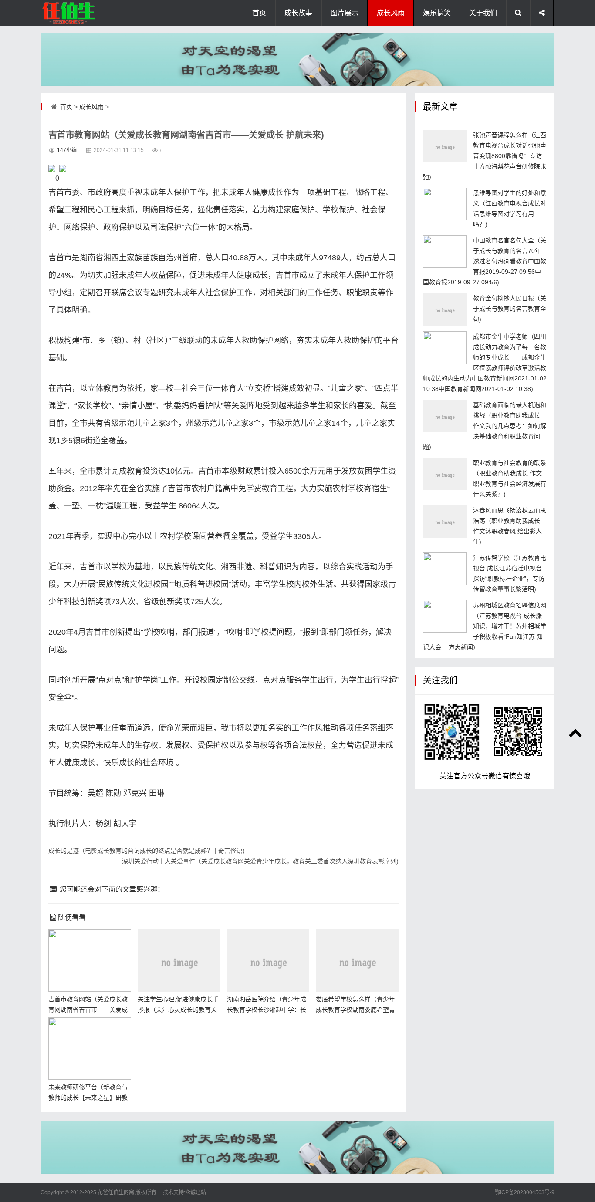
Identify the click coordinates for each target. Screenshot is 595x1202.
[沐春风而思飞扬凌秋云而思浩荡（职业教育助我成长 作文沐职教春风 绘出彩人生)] (445, 521)
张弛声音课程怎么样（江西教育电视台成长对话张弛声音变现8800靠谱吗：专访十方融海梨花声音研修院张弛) (484, 155)
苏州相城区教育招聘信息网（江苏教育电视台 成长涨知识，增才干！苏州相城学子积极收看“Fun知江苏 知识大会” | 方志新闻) (484, 626)
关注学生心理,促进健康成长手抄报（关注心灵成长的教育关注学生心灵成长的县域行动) (178, 1010)
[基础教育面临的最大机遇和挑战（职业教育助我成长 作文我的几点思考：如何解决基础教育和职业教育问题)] (445, 416)
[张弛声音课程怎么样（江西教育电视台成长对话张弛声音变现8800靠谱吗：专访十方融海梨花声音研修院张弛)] (445, 146)
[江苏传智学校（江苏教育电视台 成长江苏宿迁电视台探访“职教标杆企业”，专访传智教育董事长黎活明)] (445, 568)
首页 (259, 13)
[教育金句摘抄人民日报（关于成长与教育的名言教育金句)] (445, 309)
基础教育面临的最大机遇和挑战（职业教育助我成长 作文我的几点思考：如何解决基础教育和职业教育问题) (484, 425)
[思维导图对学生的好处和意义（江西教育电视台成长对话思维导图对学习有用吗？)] (445, 204)
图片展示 (344, 13)
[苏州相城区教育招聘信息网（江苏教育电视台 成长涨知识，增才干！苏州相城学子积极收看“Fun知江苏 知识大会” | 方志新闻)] (445, 616)
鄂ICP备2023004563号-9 (524, 1192)
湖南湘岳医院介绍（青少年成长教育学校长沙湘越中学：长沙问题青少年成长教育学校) (266, 1010)
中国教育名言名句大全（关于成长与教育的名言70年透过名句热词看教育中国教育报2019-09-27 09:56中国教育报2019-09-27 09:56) (484, 261)
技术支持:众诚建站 (184, 1192)
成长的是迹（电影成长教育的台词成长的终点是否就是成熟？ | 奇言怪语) (146, 850)
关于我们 (483, 13)
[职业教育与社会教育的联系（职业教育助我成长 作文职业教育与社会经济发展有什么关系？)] (445, 474)
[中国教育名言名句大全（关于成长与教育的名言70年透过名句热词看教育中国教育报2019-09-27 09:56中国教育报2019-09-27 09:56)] (445, 251)
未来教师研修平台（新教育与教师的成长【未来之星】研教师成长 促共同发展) (88, 1097)
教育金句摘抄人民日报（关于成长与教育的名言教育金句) (509, 309)
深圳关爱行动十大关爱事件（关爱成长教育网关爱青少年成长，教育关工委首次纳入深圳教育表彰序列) (260, 861)
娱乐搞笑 (437, 13)
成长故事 (298, 13)
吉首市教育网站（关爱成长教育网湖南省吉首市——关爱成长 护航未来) (88, 1010)
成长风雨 (391, 13)
